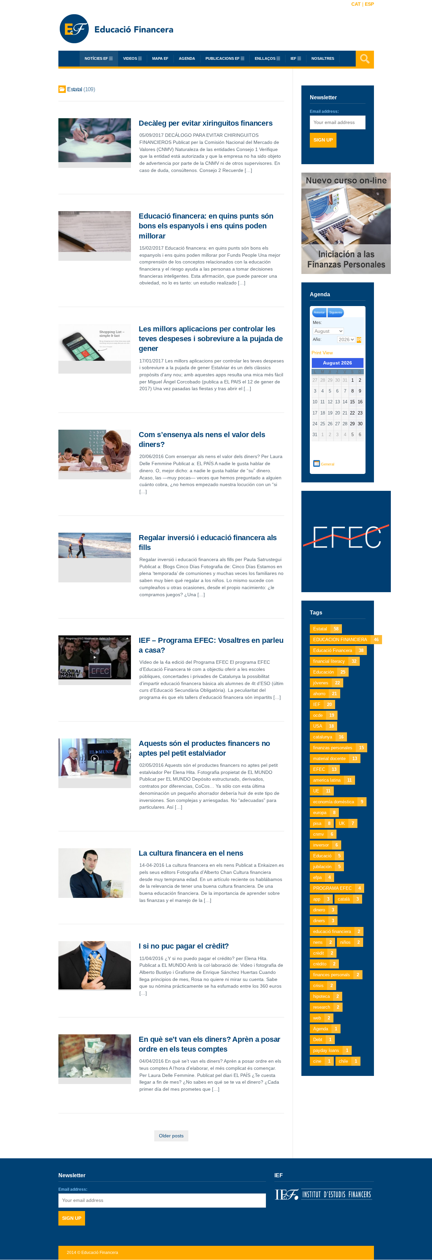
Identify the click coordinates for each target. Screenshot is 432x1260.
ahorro (325, 693)
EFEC (324, 769)
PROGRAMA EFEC (337, 888)
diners (323, 920)
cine (321, 1061)
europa (324, 812)
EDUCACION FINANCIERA (346, 639)
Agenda (187, 58)
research (326, 1007)
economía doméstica (338, 801)
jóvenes (326, 682)
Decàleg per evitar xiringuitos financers (205, 123)
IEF (322, 704)
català (348, 899)
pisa (321, 823)
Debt (322, 1039)
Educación (329, 672)
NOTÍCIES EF (96, 58)
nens (322, 942)
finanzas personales (338, 747)
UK (346, 823)
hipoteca (326, 996)
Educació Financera (338, 650)
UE (321, 790)
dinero (323, 909)
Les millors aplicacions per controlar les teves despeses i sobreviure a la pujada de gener (211, 339)
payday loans (330, 1050)
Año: (317, 339)
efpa (322, 877)
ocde (323, 715)
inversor (325, 845)
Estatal (326, 628)
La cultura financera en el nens (191, 853)
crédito (324, 963)
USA (323, 726)
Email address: (324, 111)
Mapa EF (160, 58)
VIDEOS (130, 58)
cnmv (323, 834)
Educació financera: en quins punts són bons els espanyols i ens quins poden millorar (206, 226)
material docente (335, 758)
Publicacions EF (223, 58)
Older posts (171, 1135)
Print (322, 352)
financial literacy (334, 661)
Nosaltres (323, 58)
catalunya (328, 736)
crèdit (323, 953)
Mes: (317, 322)
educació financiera (336, 931)
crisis (323, 985)
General (327, 464)
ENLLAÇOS (265, 58)
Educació (327, 855)
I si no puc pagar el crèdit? (184, 946)
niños (350, 942)
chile (348, 1061)
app (321, 899)
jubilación (327, 866)
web (321, 1017)
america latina (332, 780)
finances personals (336, 974)
